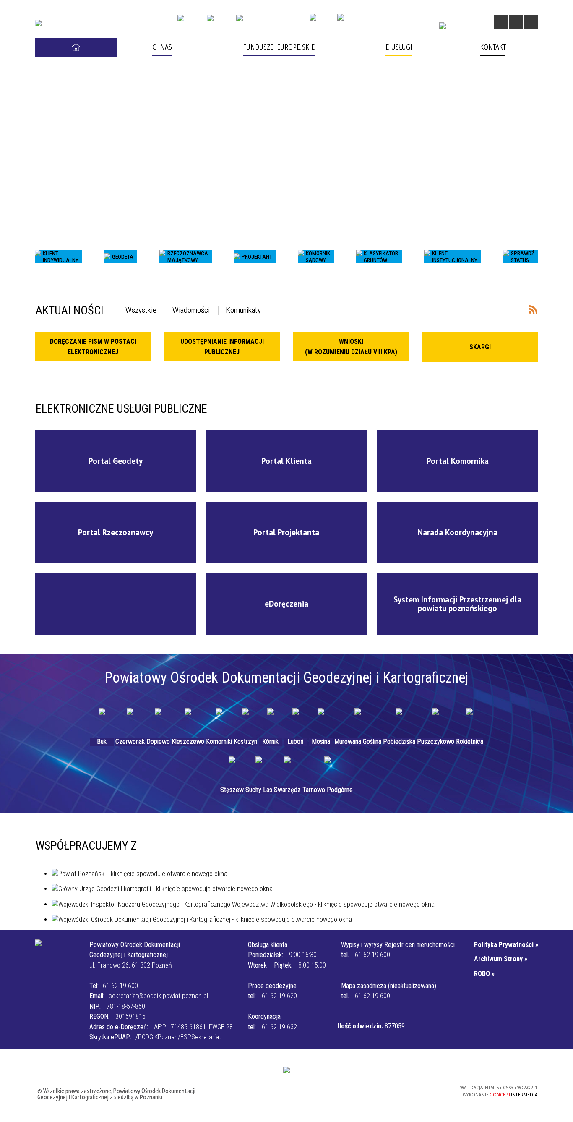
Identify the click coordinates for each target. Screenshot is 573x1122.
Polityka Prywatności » (506, 945)
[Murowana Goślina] (357, 720)
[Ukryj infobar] (530, 279)
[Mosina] (321, 720)
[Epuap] (210, 18)
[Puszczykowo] (435, 720)
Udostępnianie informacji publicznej (222, 346)
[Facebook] (442, 25)
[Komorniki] (219, 720)
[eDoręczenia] (239, 18)
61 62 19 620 (279, 996)
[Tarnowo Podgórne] (327, 769)
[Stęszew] (232, 769)
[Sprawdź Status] (506, 256)
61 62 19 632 (279, 1027)
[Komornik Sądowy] (301, 256)
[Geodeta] (107, 256)
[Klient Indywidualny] (38, 256)
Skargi (480, 347)
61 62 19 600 (120, 986)
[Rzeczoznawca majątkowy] (162, 256)
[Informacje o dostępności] (516, 22)
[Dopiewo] (158, 720)
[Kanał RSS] (533, 309)
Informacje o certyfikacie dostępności (289, 1092)
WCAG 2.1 (434, 1089)
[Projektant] (237, 256)
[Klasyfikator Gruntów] (359, 256)
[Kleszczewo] (188, 720)
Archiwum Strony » (500, 959)
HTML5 (395, 1090)
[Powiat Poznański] (340, 17)
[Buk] (102, 720)
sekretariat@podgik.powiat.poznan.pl (158, 996)
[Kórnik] (270, 720)
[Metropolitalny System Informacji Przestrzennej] (313, 17)
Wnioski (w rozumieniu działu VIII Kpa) (351, 346)
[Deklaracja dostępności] (531, 22)
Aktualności (70, 310)
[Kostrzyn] (245, 720)
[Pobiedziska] (399, 720)
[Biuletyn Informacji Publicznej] (180, 18)
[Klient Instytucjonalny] (427, 256)
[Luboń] (295, 720)
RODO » (484, 974)
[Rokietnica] (469, 720)
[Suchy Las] (258, 769)
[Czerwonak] (130, 720)
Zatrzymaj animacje (501, 22)
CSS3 (408, 1090)
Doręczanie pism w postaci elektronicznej (93, 346)
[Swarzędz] (287, 769)
